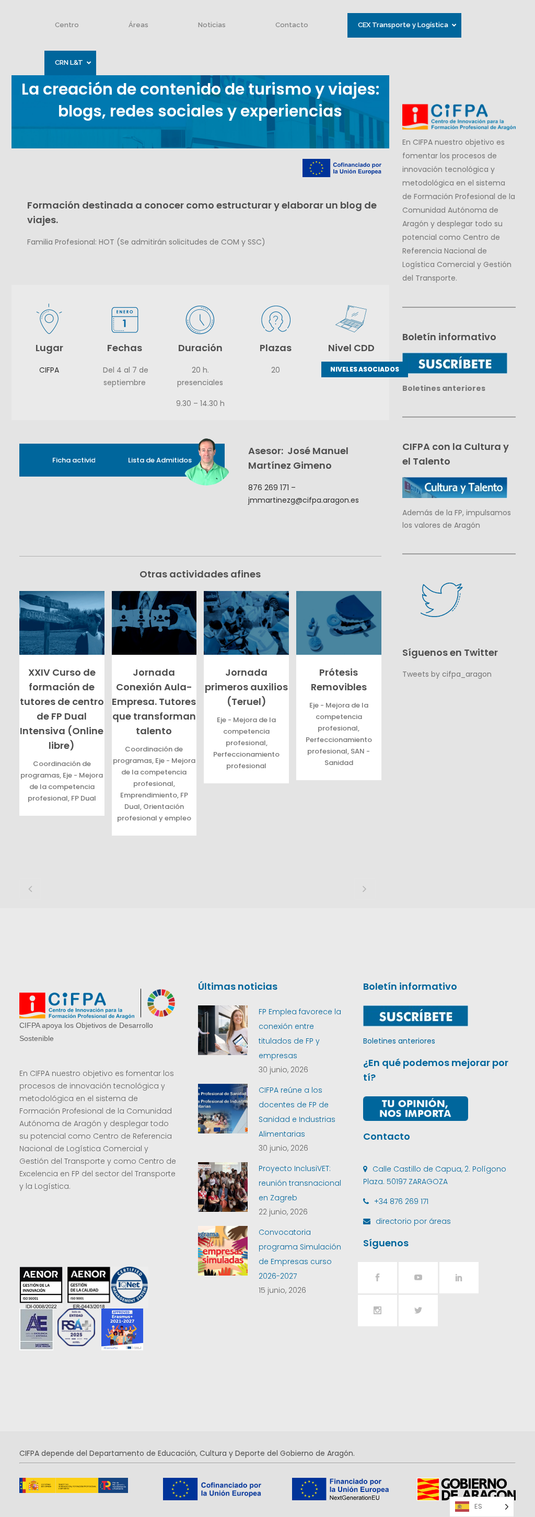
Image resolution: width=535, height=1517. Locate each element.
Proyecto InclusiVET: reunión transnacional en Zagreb (300, 1183)
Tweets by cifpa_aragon (447, 674)
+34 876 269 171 (401, 1201)
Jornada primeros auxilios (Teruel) (246, 687)
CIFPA (49, 370)
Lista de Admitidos (160, 460)
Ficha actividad (78, 460)
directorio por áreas (413, 1221)
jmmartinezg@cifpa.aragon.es (303, 500)
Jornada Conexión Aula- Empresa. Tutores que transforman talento (154, 701)
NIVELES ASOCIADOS (364, 369)
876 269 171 (268, 487)
